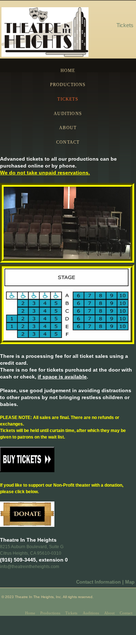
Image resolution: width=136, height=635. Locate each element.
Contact (67, 142)
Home (68, 70)
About (68, 127)
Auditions (68, 113)
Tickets (67, 99)
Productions (68, 84)
